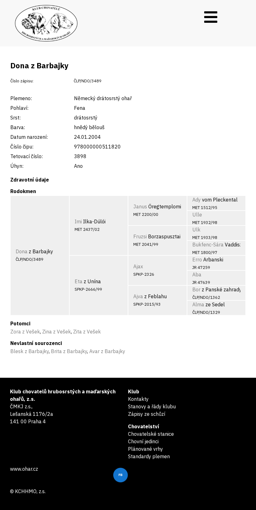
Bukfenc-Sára (208, 244)
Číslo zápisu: (21, 81)
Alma (198, 304)
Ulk (196, 229)
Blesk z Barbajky (29, 351)
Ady (196, 200)
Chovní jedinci (143, 441)
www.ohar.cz (24, 469)
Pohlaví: (19, 108)
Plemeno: (21, 98)
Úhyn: (16, 166)
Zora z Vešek (25, 331)
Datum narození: (29, 137)
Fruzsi (140, 236)
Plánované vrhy (145, 449)
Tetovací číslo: (26, 156)
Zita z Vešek (87, 331)
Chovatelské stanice (151, 434)
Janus (140, 206)
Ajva (138, 296)
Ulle (197, 214)
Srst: (15, 117)
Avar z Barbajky (107, 351)
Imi (78, 221)
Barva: (17, 127)
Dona (21, 251)
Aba (196, 274)
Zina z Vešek (56, 331)
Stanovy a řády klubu (152, 406)
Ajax (138, 266)
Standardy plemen (149, 456)
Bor (196, 289)
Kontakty (138, 399)
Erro (197, 259)
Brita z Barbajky (69, 351)
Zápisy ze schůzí (146, 414)
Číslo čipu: (21, 146)
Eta (78, 281)
